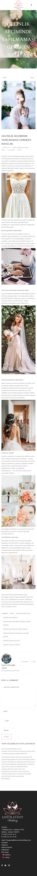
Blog (2, 150)
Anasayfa (4, 842)
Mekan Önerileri (6, 847)
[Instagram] (9, 865)
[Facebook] (2, 865)
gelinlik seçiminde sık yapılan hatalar (15, 629)
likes (19, 150)
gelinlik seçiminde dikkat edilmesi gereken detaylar (17, 623)
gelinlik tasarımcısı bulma (11, 645)
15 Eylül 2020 (5, 147)
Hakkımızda (5, 850)
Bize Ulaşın (5, 852)
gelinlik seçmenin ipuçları (11, 640)
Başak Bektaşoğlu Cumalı (21, 147)
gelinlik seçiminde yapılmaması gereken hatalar (16, 634)
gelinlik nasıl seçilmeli (10, 617)
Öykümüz (4, 845)
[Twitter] (5, 865)
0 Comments (11, 150)
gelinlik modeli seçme (23, 613)
